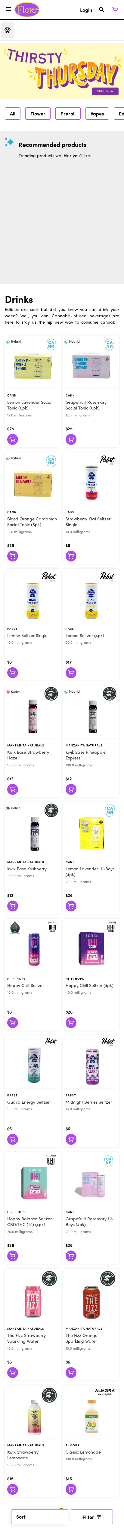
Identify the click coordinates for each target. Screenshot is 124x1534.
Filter (88, 1516)
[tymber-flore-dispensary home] (26, 9)
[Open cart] (114, 9)
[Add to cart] (12, 439)
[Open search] (101, 9)
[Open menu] (8, 9)
